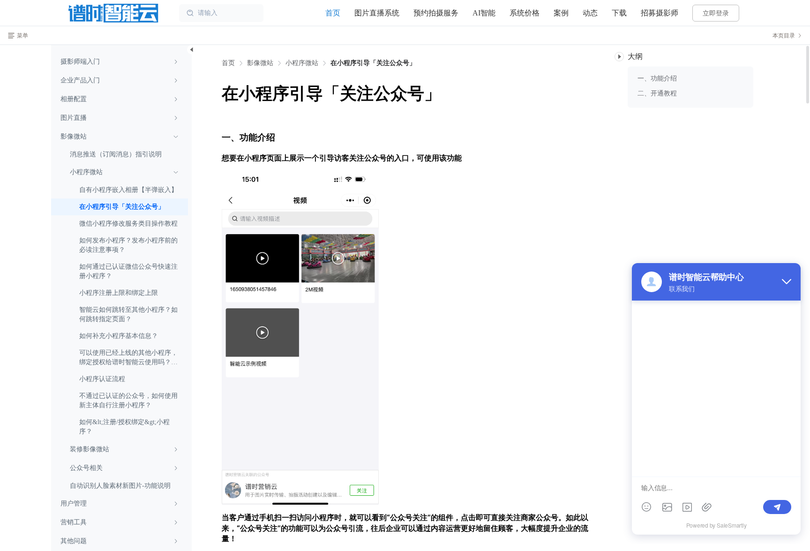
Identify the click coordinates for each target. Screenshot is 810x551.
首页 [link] (228, 63)
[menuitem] (119, 61)
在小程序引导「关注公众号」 (373, 62)
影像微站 (260, 62)
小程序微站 (301, 62)
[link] (260, 63)
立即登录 (716, 13)
